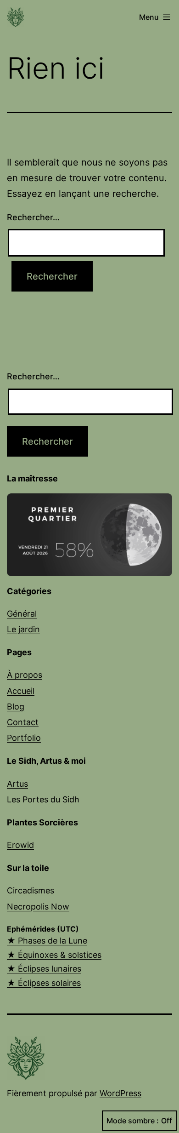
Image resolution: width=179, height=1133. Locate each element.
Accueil (20, 691)
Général (22, 613)
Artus (17, 784)
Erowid (20, 845)
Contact (23, 722)
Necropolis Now (38, 906)
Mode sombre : (132, 1120)
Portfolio (24, 738)
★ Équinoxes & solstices (54, 955)
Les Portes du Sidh (43, 799)
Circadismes (30, 890)
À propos (24, 675)
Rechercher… (33, 217)
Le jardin (23, 629)
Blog (15, 706)
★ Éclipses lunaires (44, 968)
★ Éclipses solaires (44, 983)
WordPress (120, 1093)
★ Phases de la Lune (47, 940)
